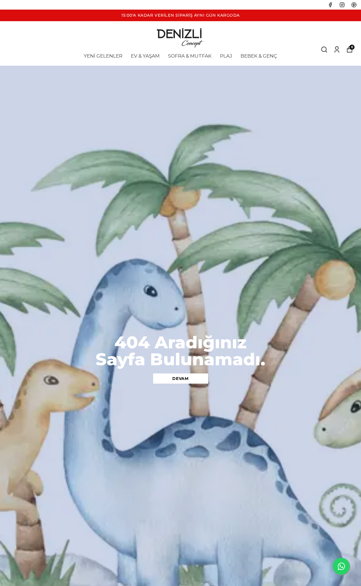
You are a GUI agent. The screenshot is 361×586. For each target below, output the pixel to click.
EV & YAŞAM (145, 56)
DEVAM (180, 378)
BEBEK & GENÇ (259, 56)
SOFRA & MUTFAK (190, 56)
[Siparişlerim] (336, 49)
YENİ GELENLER (103, 56)
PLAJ (226, 56)
